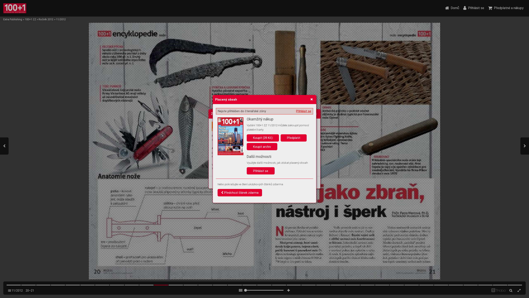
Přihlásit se (303, 111)
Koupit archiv (262, 147)
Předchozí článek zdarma (241, 193)
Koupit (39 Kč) (263, 138)
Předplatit (293, 138)
